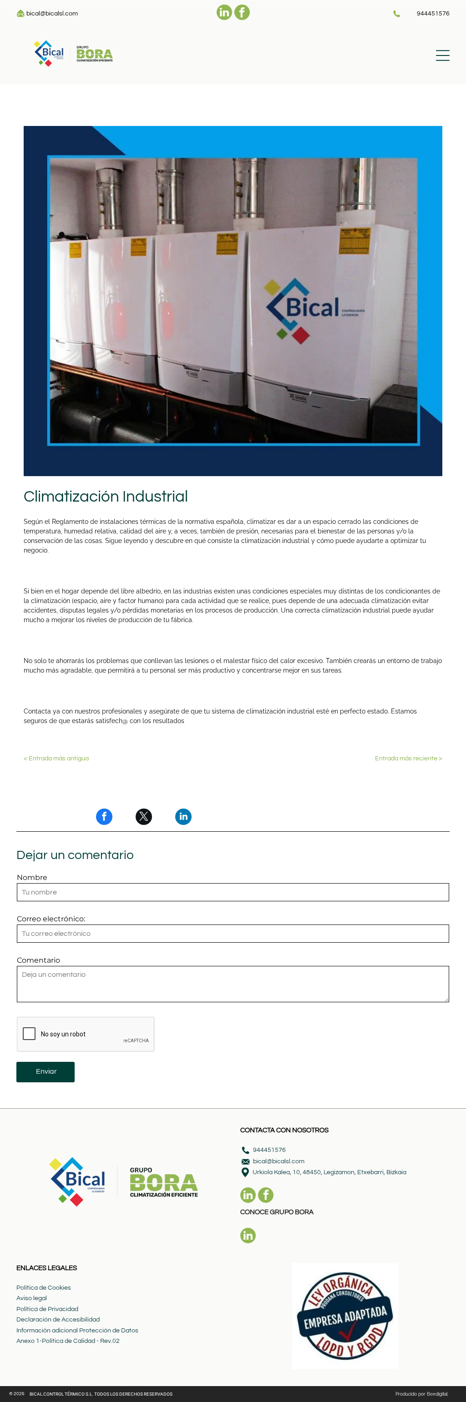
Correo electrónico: (51, 919)
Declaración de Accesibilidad (58, 1320)
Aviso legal (31, 1298)
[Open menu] (443, 55)
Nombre (32, 877)
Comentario (38, 960)
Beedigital (437, 1394)
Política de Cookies (43, 1288)
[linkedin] (224, 13)
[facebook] (242, 13)
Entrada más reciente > (408, 758)
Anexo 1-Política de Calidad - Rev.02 (68, 1341)
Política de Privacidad (47, 1309)
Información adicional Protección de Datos (77, 1330)
